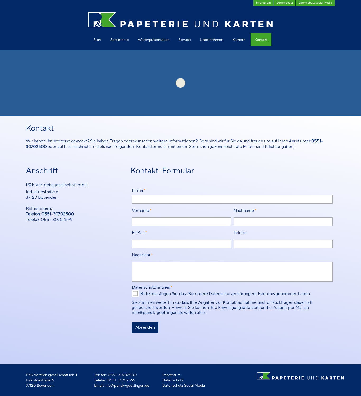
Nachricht (141, 254)
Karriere (239, 39)
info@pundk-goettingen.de (127, 385)
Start (97, 39)
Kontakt (260, 39)
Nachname (244, 210)
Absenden (145, 327)
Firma (137, 190)
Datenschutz (172, 380)
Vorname (140, 210)
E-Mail (138, 232)
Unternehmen (211, 39)
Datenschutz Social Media (183, 385)
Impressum (171, 374)
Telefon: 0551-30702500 (50, 213)
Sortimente (119, 39)
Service (185, 39)
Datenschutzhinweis (151, 287)
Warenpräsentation (154, 39)
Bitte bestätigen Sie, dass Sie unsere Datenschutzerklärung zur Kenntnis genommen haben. (225, 293)
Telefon (241, 232)
